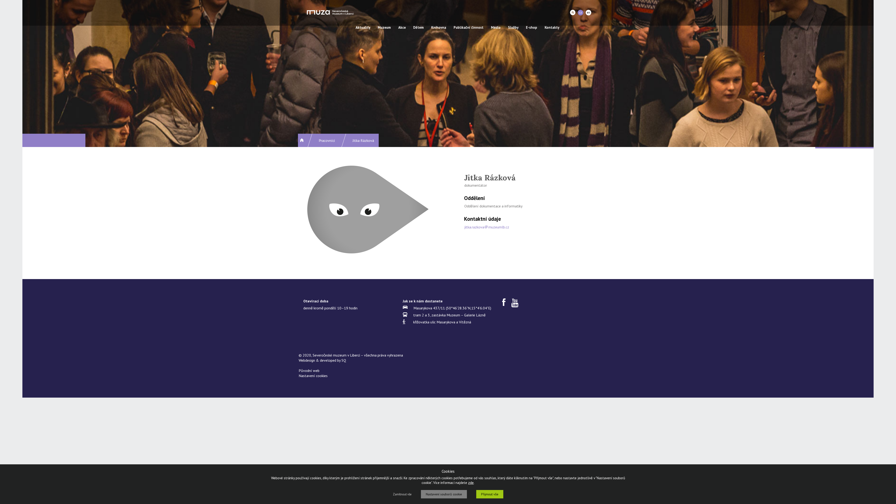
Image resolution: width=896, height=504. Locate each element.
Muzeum (384, 27)
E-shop (531, 27)
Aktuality (363, 27)
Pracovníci (327, 140)
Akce (402, 27)
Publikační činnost (468, 27)
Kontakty (552, 27)
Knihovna (438, 27)
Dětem (418, 27)
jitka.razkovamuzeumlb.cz (486, 227)
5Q (343, 360)
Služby (513, 27)
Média (495, 27)
